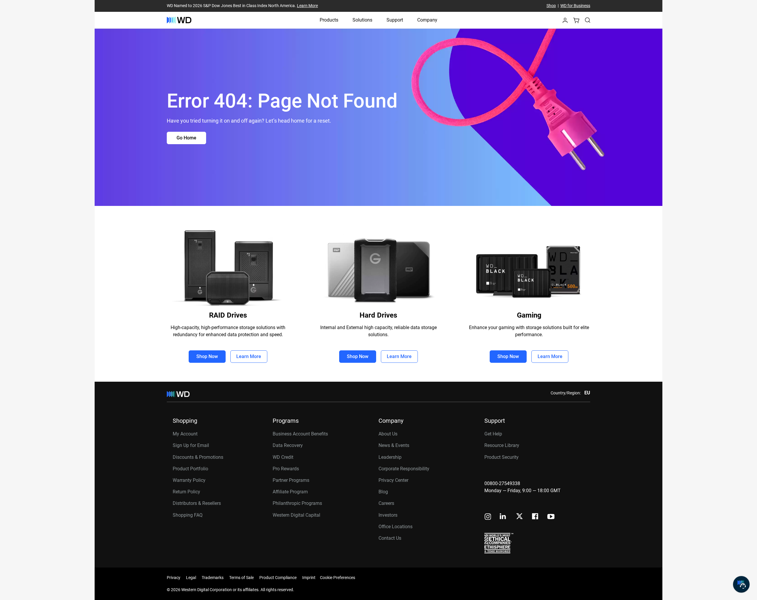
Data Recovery (288, 445)
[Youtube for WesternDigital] (550, 517)
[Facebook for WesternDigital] (535, 517)
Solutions (362, 20)
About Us (387, 434)
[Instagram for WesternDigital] (487, 517)
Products (329, 20)
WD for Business (575, 6)
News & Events (393, 445)
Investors (387, 515)
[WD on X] (519, 516)
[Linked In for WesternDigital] (503, 517)
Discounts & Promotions (198, 457)
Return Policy (186, 492)
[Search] (587, 20)
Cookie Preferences (337, 577)
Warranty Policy (189, 480)
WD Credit (283, 457)
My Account (185, 434)
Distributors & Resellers (197, 503)
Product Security (501, 457)
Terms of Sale (241, 577)
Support (394, 20)
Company (427, 20)
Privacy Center (393, 480)
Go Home (186, 138)
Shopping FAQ (188, 515)
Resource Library (501, 445)
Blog (383, 492)
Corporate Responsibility (403, 468)
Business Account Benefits (300, 434)
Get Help (493, 434)
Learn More (307, 6)
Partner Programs (291, 480)
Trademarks (213, 577)
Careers (386, 503)
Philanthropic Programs (297, 503)
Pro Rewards (286, 468)
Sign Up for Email (191, 445)
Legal (191, 577)
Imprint (309, 577)
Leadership (390, 457)
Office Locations (395, 526)
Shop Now (207, 356)
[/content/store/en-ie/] (179, 20)
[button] (565, 22)
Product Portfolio (190, 468)
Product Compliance (278, 577)
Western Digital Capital (296, 515)
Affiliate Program (290, 492)
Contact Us (389, 538)
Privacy (173, 577)
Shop (551, 6)
